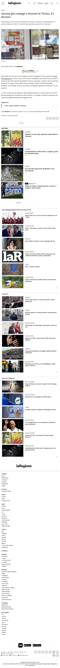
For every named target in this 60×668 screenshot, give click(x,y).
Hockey (4, 506)
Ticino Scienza (6, 593)
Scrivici (3, 634)
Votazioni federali (6, 491)
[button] (35, 652)
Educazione (5, 597)
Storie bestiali (5, 577)
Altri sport (4, 518)
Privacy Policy (5, 655)
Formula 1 (4, 516)
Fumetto (4, 630)
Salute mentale (5, 589)
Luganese (4, 482)
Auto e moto (5, 583)
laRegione (19, 66)
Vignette (4, 632)
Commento (4, 556)
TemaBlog (5, 603)
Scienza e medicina (7, 595)
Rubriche (4, 569)
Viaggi (3, 573)
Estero (4, 494)
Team (3, 622)
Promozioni (5, 624)
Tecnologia (5, 575)
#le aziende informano (7, 609)
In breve (4, 618)
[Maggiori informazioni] (37, 71)
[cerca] (29, 3)
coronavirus (4, 115)
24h (3, 614)
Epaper (46, 3)
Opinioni (4, 554)
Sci (2, 512)
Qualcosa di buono (7, 599)
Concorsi (4, 626)
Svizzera (4, 489)
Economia (5, 551)
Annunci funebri (9, 653)
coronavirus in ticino (13, 115)
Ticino (3, 476)
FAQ (25, 652)
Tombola (4, 628)
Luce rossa (4, 524)
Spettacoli (4, 533)
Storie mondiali (5, 520)
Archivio (4, 616)
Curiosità (4, 579)
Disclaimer (10, 652)
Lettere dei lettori (6, 564)
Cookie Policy (14, 655)
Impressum (16, 652)
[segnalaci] (35, 3)
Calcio (3, 508)
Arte (3, 531)
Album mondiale (6, 526)
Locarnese (4, 480)
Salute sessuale (6, 591)
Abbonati (40, 3)
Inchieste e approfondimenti (9, 571)
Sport (3, 504)
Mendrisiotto (5, 484)
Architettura (5, 581)
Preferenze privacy (23, 655)
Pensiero (4, 537)
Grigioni (4, 486)
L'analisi (4, 558)
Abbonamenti (4, 652)
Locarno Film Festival (7, 545)
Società (4, 541)
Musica (3, 543)
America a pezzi (6, 500)
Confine (4, 496)
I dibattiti (4, 566)
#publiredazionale (6, 607)
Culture (4, 529)
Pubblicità (3, 653)
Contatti (21, 652)
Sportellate (4, 522)
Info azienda (5, 620)
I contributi (4, 562)
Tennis (3, 514)
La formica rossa (6, 560)
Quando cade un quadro (8, 587)
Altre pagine (5, 612)
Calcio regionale (6, 510)
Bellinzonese (5, 478)
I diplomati (4, 585)
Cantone (4, 474)
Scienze (4, 539)
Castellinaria (5, 547)
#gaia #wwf (5, 605)
